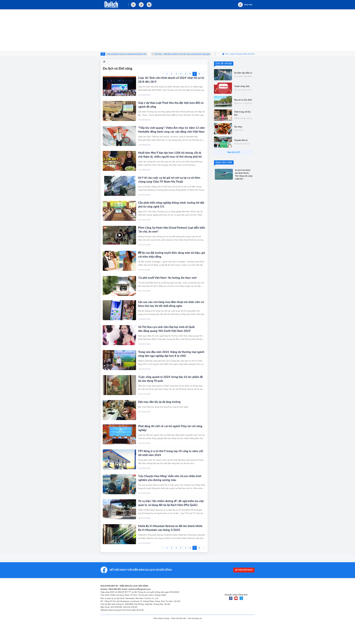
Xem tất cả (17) (233, 152)
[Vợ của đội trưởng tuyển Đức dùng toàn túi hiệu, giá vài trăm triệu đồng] (119, 261)
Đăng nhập (248, 4)
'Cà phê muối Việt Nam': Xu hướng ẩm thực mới (167, 277)
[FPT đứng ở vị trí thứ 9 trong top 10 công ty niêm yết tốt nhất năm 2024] (119, 459)
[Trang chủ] (104, 61)
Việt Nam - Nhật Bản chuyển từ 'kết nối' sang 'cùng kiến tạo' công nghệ (161, 54)
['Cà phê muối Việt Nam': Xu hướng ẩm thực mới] (119, 286)
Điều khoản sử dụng (161, 618)
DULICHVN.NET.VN (109, 586)
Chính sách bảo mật (178, 618)
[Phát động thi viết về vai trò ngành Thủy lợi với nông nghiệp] (119, 434)
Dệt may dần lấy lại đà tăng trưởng (159, 402)
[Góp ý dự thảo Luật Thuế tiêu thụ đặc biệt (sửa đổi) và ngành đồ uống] (119, 111)
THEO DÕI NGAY (245, 570)
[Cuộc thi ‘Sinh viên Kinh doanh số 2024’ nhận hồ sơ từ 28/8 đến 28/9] (119, 86)
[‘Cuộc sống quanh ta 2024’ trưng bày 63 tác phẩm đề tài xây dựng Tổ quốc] (119, 385)
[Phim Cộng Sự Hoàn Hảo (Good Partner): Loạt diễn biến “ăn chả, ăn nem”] (119, 235)
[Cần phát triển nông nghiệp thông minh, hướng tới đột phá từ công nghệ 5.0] (119, 211)
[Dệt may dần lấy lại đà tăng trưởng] (119, 410)
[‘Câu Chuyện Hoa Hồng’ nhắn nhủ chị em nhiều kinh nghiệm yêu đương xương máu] (119, 484)
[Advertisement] (177, 30)
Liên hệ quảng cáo (195, 618)
